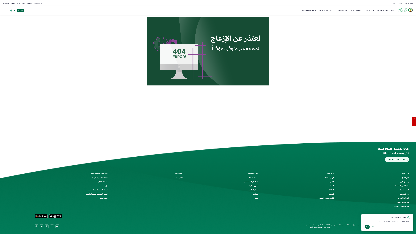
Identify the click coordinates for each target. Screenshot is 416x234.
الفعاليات (255, 194)
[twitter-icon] (47, 226)
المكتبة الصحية (357, 10)
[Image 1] (208, 51)
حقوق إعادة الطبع (351, 225)
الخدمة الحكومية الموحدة (99, 178)
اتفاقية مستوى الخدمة (326, 198)
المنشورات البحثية (253, 190)
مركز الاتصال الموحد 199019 (395, 159)
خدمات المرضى (405, 173)
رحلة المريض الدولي (403, 202)
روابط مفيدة (330, 173)
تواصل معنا (6, 4)
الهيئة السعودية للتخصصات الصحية (96, 194)
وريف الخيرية (103, 198)
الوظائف (13, 4)
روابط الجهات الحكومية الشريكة (99, 173)
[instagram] (36, 226)
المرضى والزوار (342, 10)
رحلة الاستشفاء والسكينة (401, 206)
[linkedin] (41, 226)
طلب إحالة (20, 10)
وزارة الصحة (104, 186)
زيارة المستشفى (404, 194)
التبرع (23, 4)
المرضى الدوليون (327, 10)
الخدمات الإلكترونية (310, 10)
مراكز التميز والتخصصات (387, 10)
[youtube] (57, 226)
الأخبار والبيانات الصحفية (251, 182)
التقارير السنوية (253, 186)
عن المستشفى (38, 4)
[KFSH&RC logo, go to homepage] (405, 12)
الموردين (29, 4)
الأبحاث (393, 3)
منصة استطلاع (102, 182)
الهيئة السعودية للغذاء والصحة (97, 190)
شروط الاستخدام (339, 225)
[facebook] (52, 226)
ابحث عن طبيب (369, 10)
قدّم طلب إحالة (404, 178)
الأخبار (18, 4)
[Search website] (5, 10)
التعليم (400, 3)
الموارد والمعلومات (253, 173)
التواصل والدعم (179, 173)
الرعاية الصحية (409, 3)
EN (14, 10)
